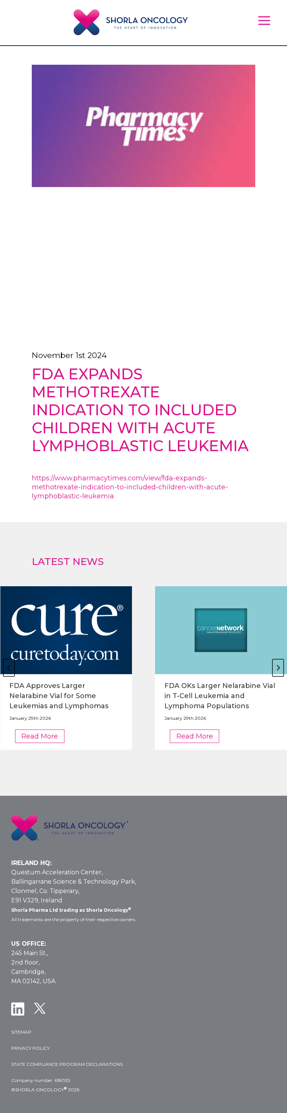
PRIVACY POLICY (30, 1048)
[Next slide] (278, 668)
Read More (42, 737)
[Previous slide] (9, 668)
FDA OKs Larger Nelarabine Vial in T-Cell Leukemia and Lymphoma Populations (219, 696)
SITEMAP (21, 1032)
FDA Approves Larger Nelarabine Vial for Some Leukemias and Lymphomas (58, 696)
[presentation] (66, 630)
